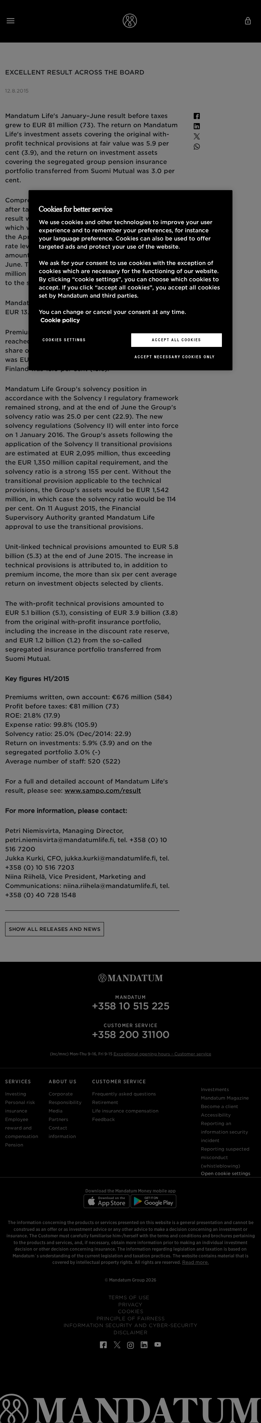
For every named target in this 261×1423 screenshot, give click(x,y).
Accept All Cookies (176, 339)
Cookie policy (60, 320)
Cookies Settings (64, 339)
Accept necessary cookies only (175, 356)
